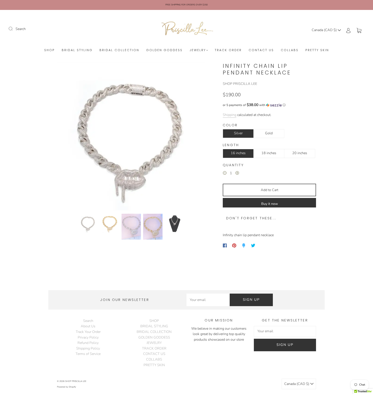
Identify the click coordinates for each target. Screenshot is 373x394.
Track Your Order (88, 331)
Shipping (229, 114)
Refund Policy (88, 342)
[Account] (348, 30)
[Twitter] (253, 245)
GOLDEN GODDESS (164, 50)
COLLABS (290, 50)
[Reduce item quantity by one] (224, 174)
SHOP (49, 50)
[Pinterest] (234, 245)
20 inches (299, 153)
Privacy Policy (88, 337)
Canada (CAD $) (325, 30)
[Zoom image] (131, 137)
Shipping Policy (88, 348)
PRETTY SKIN (317, 50)
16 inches (238, 153)
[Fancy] (243, 245)
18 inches (268, 153)
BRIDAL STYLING (77, 50)
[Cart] (359, 30)
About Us (88, 326)
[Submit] (13, 28)
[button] (72, 137)
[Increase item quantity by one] (237, 174)
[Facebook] (224, 245)
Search (21, 29)
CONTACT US (261, 50)
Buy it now (269, 203)
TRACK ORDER (228, 50)
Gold (269, 133)
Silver (238, 133)
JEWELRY (198, 50)
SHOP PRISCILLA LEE (240, 83)
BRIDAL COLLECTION (119, 50)
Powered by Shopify (66, 386)
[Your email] (208, 300)
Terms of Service (88, 353)
